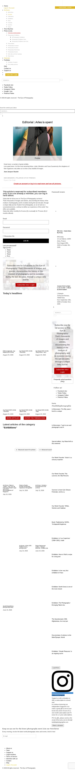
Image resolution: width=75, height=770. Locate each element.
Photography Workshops (14, 49)
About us (9, 748)
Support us (7, 70)
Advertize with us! (12, 758)
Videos (9, 26)
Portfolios (7, 60)
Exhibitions (10, 18)
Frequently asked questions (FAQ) (62, 380)
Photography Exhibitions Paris (19, 39)
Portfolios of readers (12, 62)
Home (6, 6)
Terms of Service (11, 756)
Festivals (10, 22)
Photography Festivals (13, 45)
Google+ (8, 91)
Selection (7, 58)
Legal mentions (11, 754)
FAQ (5, 66)
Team (8, 750)
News (9, 20)
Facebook (8, 85)
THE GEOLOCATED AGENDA (14, 33)
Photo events (8, 31)
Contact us (7, 68)
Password (6, 227)
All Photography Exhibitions (18, 37)
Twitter (8, 87)
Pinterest (9, 93)
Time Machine (8, 29)
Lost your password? (9, 245)
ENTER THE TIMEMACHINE (35, 418)
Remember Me (9, 236)
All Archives (10, 12)
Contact (8, 761)
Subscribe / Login (11, 74)
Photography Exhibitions (13, 35)
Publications (11, 16)
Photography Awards (13, 51)
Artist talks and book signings (15, 54)
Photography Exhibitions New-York (20, 41)
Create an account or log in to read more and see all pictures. (37, 184)
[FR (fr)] (61, 3)
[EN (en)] (61, 5)
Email (5, 218)
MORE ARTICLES (13, 418)
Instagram (9, 89)
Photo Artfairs (11, 43)
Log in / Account (9, 8)
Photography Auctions (13, 47)
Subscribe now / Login (26, 285)
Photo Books (11, 56)
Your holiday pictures (13, 64)
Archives (7, 10)
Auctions (10, 24)
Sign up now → (8, 247)
